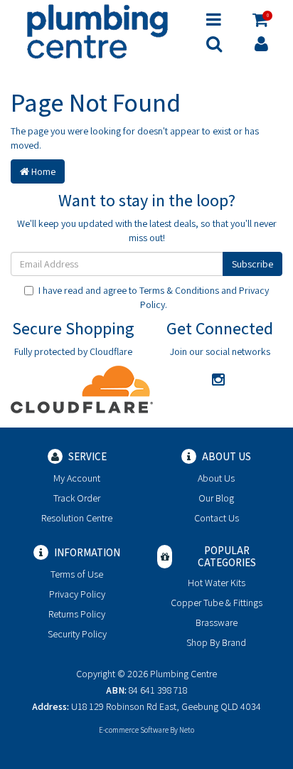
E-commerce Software (134, 730)
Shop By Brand (216, 642)
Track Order (76, 498)
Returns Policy (76, 614)
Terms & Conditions (179, 290)
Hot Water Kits (216, 582)
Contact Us (216, 517)
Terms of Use (76, 574)
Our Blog (216, 498)
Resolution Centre (76, 517)
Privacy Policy (77, 594)
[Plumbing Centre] (97, 30)
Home (42, 171)
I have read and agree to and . (153, 297)
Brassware (217, 622)
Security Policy (77, 633)
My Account (76, 478)
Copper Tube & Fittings (216, 602)
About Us (216, 478)
